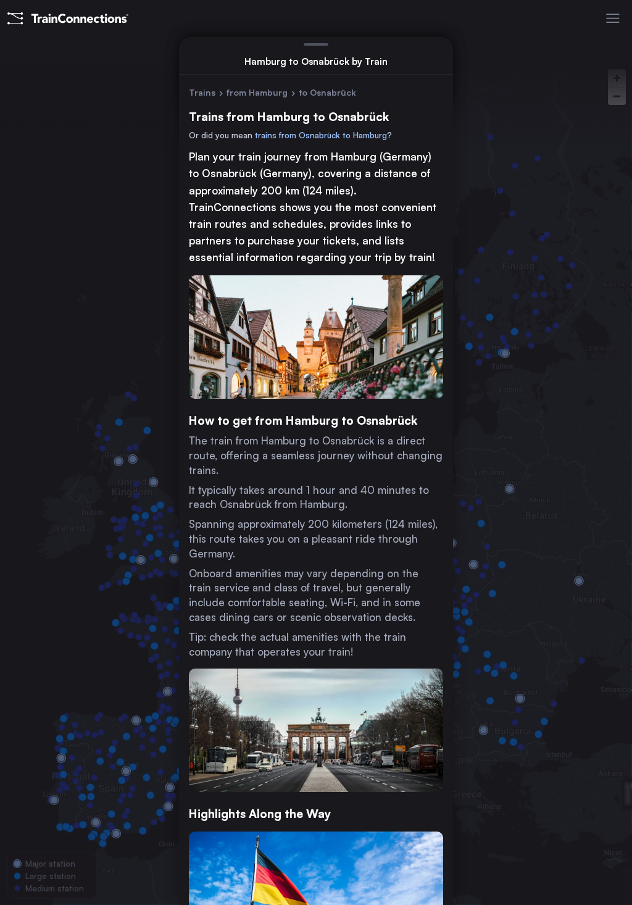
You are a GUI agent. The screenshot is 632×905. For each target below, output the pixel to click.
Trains (202, 92)
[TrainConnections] (68, 18)
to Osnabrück (327, 92)
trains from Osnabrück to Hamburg (321, 135)
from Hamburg (257, 92)
